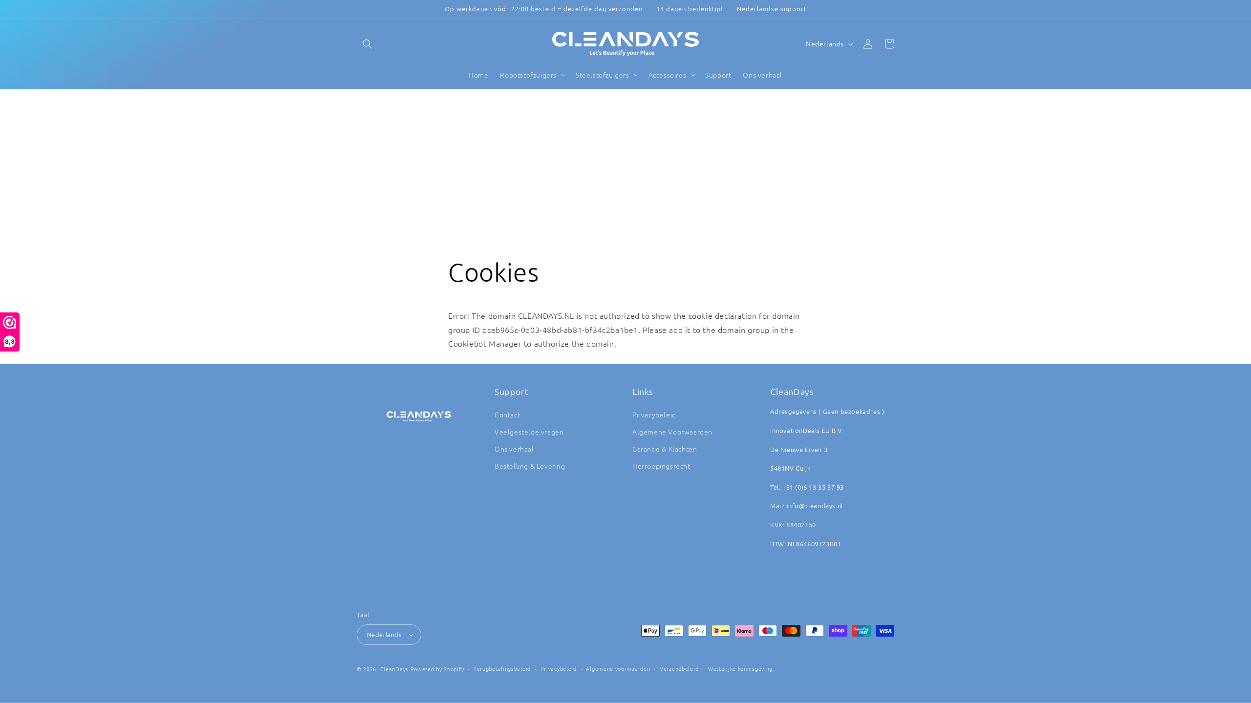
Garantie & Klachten (664, 449)
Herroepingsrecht (661, 466)
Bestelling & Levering (530, 466)
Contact (507, 414)
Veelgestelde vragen (529, 431)
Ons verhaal (514, 449)
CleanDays (394, 669)
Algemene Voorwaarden (672, 431)
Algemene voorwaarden (618, 668)
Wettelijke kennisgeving (740, 668)
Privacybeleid (654, 414)
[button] (367, 44)
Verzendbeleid (679, 668)
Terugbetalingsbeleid (502, 668)
